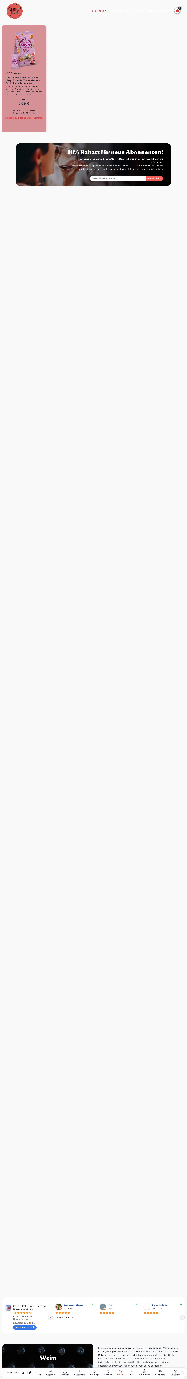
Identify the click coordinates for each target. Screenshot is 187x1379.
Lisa (108, 1308)
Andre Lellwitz (157, 1308)
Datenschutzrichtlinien (152, 172)
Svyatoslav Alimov (71, 1308)
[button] (181, 1372)
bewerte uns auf (23, 1330)
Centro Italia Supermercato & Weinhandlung (29, 1310)
